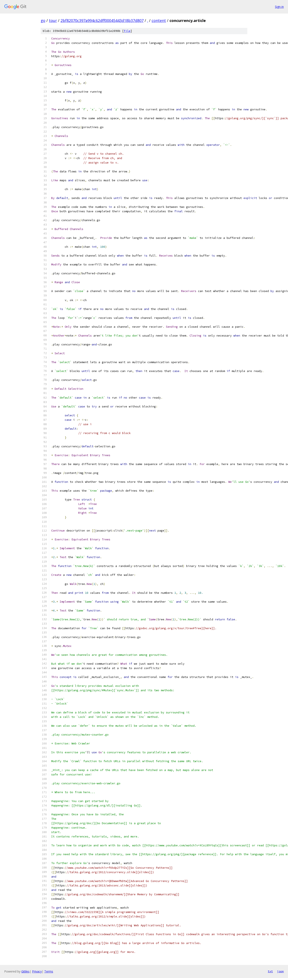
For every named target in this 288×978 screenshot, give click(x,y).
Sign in (279, 7)
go (43, 20)
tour (53, 20)
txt (270, 971)
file (127, 31)
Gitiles (25, 971)
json (280, 971)
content (159, 20)
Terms (48, 971)
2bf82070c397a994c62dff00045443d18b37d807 (102, 20)
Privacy (37, 971)
